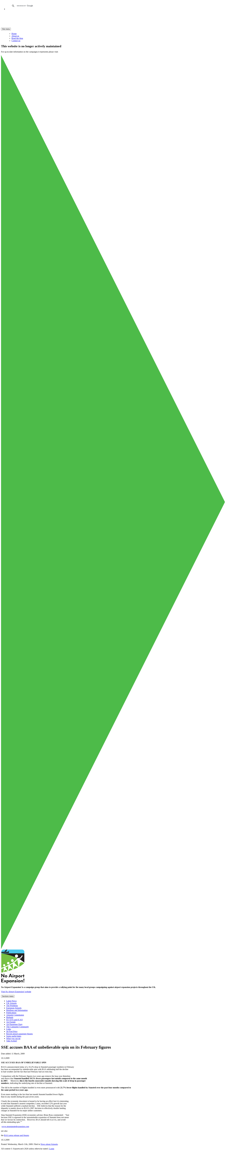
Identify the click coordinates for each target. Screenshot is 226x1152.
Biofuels (9, 1017)
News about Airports (49, 1144)
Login (51, 1149)
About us (15, 36)
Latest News (11, 1001)
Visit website (16, 992)
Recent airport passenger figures (19, 1034)
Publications (11, 1013)
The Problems (12, 1005)
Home (14, 34)
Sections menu (7, 996)
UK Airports (11, 1003)
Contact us (16, 41)
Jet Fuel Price (11, 1031)
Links (8, 1029)
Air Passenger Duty (14, 1024)
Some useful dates (13, 1036)
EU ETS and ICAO (14, 1020)
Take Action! (11, 1041)
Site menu (6, 29)
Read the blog (17, 38)
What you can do (13, 1038)
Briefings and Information (17, 1010)
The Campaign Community (17, 1027)
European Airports (13, 1008)
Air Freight (10, 1022)
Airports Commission (15, 1015)
